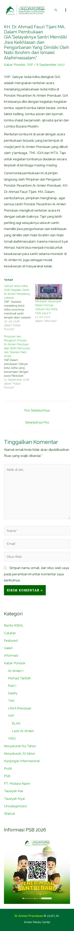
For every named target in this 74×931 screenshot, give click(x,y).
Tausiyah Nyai (14, 799)
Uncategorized (15, 806)
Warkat (9, 814)
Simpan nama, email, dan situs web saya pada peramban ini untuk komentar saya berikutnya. (36, 574)
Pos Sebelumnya (37, 410)
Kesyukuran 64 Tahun (20, 746)
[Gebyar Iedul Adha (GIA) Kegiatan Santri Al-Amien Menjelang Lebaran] (19, 307)
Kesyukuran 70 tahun (19, 753)
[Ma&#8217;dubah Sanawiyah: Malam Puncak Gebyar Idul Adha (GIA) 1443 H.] (48, 292)
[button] (56, 10)
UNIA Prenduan (19, 708)
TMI (11, 701)
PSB (7, 776)
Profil (8, 769)
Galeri (8, 648)
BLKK (16, 723)
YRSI (12, 738)
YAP (30, 65)
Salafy (12, 693)
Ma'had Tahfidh (19, 678)
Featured (11, 640)
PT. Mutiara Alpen (17, 783)
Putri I (12, 686)
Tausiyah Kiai (13, 791)
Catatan (10, 633)
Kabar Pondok (14, 65)
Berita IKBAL (13, 625)
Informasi (11, 655)
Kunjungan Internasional (22, 761)
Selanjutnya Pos (37, 422)
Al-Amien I (15, 671)
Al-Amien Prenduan (28, 915)
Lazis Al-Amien (23, 731)
